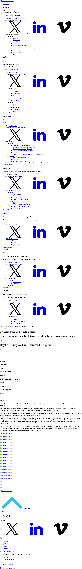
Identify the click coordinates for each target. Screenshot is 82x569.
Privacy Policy (7, 561)
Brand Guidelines (8, 564)
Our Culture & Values (19, 45)
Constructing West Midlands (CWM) (23, 145)
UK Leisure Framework (20, 161)
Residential (16, 109)
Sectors (5, 57)
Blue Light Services (18, 95)
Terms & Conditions (9, 559)
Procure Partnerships (19, 158)
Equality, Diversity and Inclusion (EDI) (24, 49)
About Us (6, 4)
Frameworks (7, 113)
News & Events (7, 210)
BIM (14, 203)
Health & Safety (17, 52)
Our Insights (16, 246)
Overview (15, 92)
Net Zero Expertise (18, 197)
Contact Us (31, 220)
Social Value (16, 208)
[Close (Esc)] (0, 494)
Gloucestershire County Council (22, 149)
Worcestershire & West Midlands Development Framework (30, 163)
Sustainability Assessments (21, 206)
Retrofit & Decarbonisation (21, 199)
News (14, 242)
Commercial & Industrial (20, 97)
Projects (5, 56)
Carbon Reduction (18, 196)
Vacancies (16, 284)
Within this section (12, 88)
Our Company (17, 40)
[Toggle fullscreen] (3, 494)
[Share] (2, 494)
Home (2, 326)
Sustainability (7, 165)
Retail (14, 111)
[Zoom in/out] (5, 494)
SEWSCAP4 (16, 159)
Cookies (5, 557)
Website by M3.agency (8, 568)
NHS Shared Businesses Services (23, 151)
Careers (5, 249)
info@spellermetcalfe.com (18, 20)
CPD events (16, 244)
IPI (14, 54)
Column (12, 156)
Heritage (15, 106)
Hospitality (16, 107)
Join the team (17, 282)
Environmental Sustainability (21, 205)
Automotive (16, 93)
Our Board (16, 43)
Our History (16, 42)
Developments (7, 248)
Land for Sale (17, 323)
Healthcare (16, 104)
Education (16, 100)
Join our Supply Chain (19, 321)
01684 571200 (13, 19)
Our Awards (16, 50)
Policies (5, 563)
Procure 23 (16, 152)
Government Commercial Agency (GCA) (24, 147)
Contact (5, 287)
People (5, 545)
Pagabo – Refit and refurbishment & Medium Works (28, 154)
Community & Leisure (19, 99)
